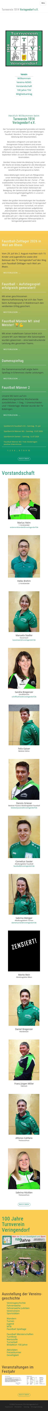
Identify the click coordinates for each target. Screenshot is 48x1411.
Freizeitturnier (14, 1352)
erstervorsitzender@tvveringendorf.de (24, 527)
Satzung (26, 1407)
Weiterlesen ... (11, 273)
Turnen (10, 1321)
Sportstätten (13, 1313)
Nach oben (24, 458)
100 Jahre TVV (24, 90)
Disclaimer (18, 1407)
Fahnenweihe (14, 1305)
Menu (43, 3)
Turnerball (12, 1342)
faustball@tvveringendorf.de (24, 866)
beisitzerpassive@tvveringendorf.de (24, 808)
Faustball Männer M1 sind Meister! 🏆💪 (21, 323)
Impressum (9, 1407)
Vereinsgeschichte (16, 1302)
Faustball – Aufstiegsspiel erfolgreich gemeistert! (21, 286)
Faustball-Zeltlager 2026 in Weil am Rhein (21, 243)
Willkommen (24, 78)
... (17, 450)
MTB (9, 1326)
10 (29, 450)
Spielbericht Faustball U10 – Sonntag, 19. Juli (22, 426)
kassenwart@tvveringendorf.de (24, 640)
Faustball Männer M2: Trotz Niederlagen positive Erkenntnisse (20, 443)
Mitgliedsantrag (24, 94)
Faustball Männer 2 (16, 387)
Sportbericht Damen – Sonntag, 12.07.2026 (21, 436)
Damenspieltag (13, 361)
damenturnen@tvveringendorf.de (24, 923)
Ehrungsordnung (36, 1407)
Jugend (10, 1323)
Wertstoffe (12, 1339)
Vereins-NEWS (24, 82)
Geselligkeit (13, 1355)
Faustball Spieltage (16, 1329)
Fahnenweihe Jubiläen (18, 1308)
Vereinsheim (13, 1310)
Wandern (11, 1318)
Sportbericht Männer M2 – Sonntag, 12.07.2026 (23, 431)
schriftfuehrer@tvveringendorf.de (24, 697)
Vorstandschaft (24, 86)
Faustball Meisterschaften (20, 1334)
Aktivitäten (12, 1349)
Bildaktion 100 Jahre (17, 1344)
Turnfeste (12, 1336)
